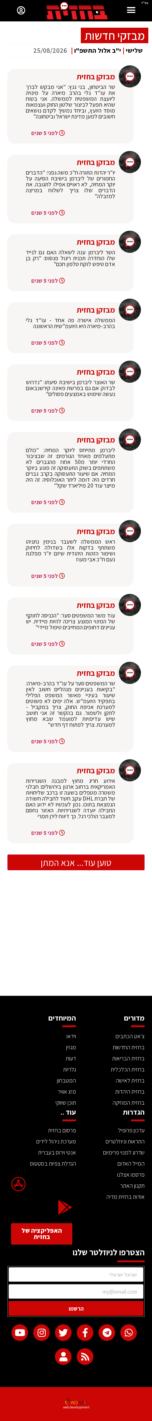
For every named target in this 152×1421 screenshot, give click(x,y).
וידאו (71, 1036)
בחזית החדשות (129, 1047)
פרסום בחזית (62, 1130)
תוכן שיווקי (65, 1103)
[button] (131, 11)
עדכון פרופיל (131, 1130)
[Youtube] (19, 1332)
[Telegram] (107, 1332)
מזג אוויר (67, 1091)
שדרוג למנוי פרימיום (124, 1152)
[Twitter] (63, 1332)
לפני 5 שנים (44, 133)
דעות (71, 1058)
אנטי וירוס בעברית (57, 1152)
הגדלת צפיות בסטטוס (53, 1163)
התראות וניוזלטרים (125, 1141)
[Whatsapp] (128, 1332)
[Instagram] (41, 1332)
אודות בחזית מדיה (125, 1197)
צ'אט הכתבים (130, 1036)
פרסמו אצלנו (131, 1175)
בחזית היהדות (130, 1091)
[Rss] (85, 1356)
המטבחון (66, 1080)
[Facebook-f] (85, 1332)
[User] (63, 1356)
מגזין (71, 1047)
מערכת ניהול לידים (56, 1141)
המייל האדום (131, 1163)
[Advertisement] (76, 940)
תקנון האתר (132, 1186)
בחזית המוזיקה (129, 1103)
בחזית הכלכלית (128, 1069)
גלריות (69, 1069)
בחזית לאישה (130, 1080)
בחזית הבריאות (128, 1058)
